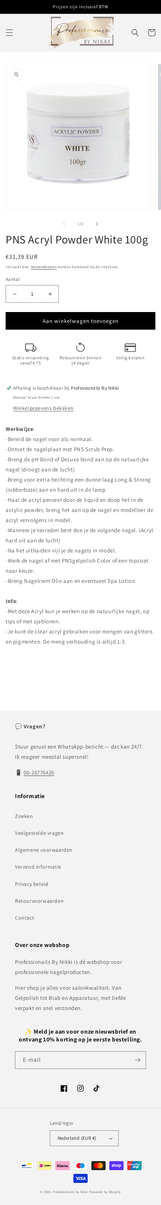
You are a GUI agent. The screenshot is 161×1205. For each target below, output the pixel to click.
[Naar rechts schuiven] (97, 224)
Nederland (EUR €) (77, 1138)
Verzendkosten (44, 266)
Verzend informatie (38, 866)
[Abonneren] (137, 1060)
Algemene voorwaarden (44, 849)
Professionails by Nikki (70, 1192)
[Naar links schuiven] (64, 224)
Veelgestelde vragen (39, 833)
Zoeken (24, 816)
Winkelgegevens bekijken (43, 408)
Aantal (12, 279)
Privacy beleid (31, 884)
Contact (24, 917)
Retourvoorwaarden (39, 900)
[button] (9, 32)
